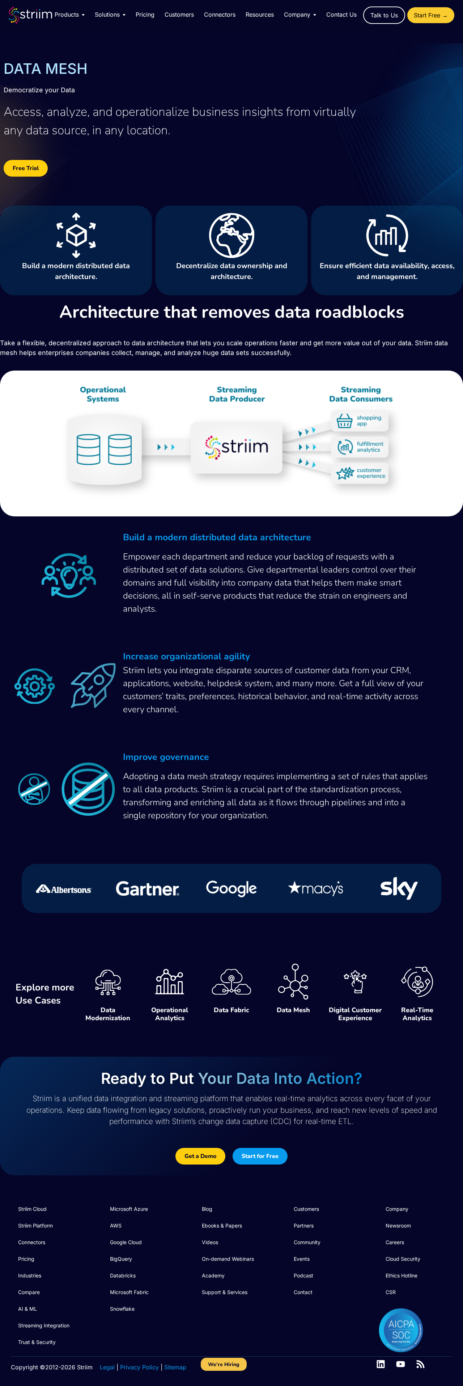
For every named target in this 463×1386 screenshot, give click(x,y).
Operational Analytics (169, 1014)
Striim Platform (35, 1225)
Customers (179, 14)
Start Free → (431, 15)
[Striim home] (38, 15)
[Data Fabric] (231, 981)
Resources (260, 14)
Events (302, 1259)
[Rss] (420, 1364)
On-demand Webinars (228, 1259)
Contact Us (341, 14)
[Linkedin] (380, 1364)
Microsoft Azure (129, 1209)
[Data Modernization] (107, 981)
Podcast (303, 1275)
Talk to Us (384, 15)
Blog (207, 1209)
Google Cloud (126, 1242)
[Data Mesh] (293, 981)
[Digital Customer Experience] (355, 981)
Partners (304, 1225)
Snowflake (122, 1309)
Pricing (145, 14)
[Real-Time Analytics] (417, 981)
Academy (213, 1275)
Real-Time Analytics (417, 1014)
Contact (303, 1292)
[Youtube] (400, 1364)
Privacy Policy (139, 1367)
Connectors (219, 14)
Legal (107, 1367)
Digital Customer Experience (355, 1014)
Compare (29, 1292)
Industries (29, 1275)
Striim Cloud (32, 1209)
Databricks (123, 1275)
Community (307, 1242)
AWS (116, 1225)
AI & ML (27, 1309)
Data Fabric (231, 1010)
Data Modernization (107, 1014)
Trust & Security (37, 1342)
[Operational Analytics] (169, 981)
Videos (210, 1242)
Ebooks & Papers (222, 1225)
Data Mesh (293, 1010)
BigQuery (121, 1259)
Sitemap (175, 1367)
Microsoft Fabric (129, 1292)
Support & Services (224, 1292)
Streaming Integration (43, 1325)
